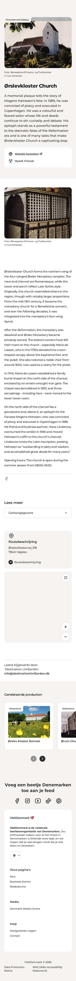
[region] (38, 607)
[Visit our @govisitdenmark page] (48, 801)
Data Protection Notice (14, 969)
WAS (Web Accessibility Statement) (47, 969)
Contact (15, 935)
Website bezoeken (27, 153)
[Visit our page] (27, 801)
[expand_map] (66, 578)
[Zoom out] (66, 636)
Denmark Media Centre (25, 908)
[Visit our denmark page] (17, 801)
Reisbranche (18, 886)
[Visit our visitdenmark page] (38, 801)
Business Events (20, 881)
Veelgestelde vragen (23, 930)
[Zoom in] (66, 626)
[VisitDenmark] (22, 818)
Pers (13, 876)
